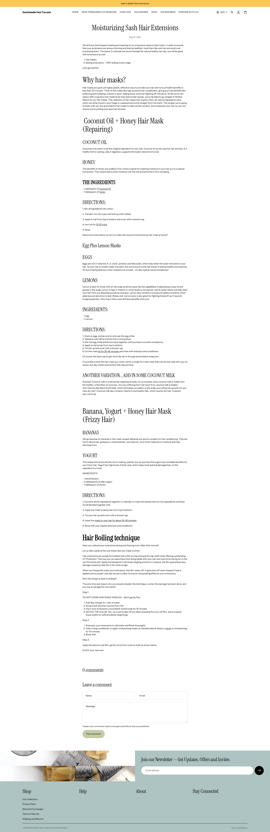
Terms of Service (30, 813)
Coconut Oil (105, 188)
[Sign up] (259, 770)
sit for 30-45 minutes (108, 351)
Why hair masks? (104, 80)
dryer (168, 628)
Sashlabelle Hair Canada (39, 828)
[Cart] (245, 12)
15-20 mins (101, 224)
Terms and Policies (239, 828)
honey (102, 191)
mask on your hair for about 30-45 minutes (115, 520)
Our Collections (30, 799)
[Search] (231, 12)
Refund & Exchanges (32, 809)
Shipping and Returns (32, 818)
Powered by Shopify (58, 828)
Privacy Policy (29, 804)
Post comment (93, 733)
